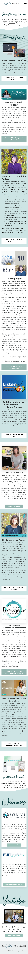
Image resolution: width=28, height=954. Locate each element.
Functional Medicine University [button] (14, 884)
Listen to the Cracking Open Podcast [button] (14, 367)
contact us (12, 23)
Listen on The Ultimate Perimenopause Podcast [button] (14, 672)
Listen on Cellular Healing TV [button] (14, 435)
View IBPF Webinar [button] (14, 845)
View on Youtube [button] (14, 935)
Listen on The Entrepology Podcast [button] (14, 588)
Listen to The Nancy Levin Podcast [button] (14, 139)
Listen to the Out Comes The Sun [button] (14, 78)
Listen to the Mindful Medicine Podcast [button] (14, 241)
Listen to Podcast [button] (14, 506)
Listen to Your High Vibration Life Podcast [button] (14, 744)
